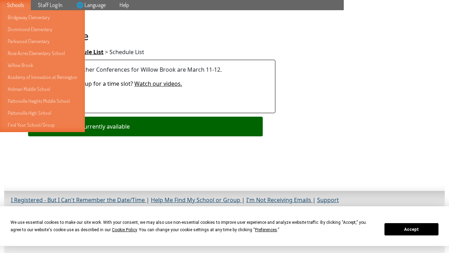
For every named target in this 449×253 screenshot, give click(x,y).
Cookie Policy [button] (124, 229)
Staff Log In (50, 4)
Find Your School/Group (31, 125)
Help (124, 4)
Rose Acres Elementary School (36, 53)
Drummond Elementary (30, 29)
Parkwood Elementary (28, 41)
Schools (15, 4)
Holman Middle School (29, 89)
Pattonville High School (29, 113)
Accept (411, 229)
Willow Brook (20, 65)
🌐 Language (91, 4)
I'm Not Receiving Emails (279, 200)
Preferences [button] (266, 229)
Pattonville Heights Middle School (39, 101)
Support (328, 200)
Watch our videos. (158, 83)
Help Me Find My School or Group (196, 200)
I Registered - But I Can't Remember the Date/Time (78, 200)
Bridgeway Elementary (29, 17)
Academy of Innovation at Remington (42, 77)
